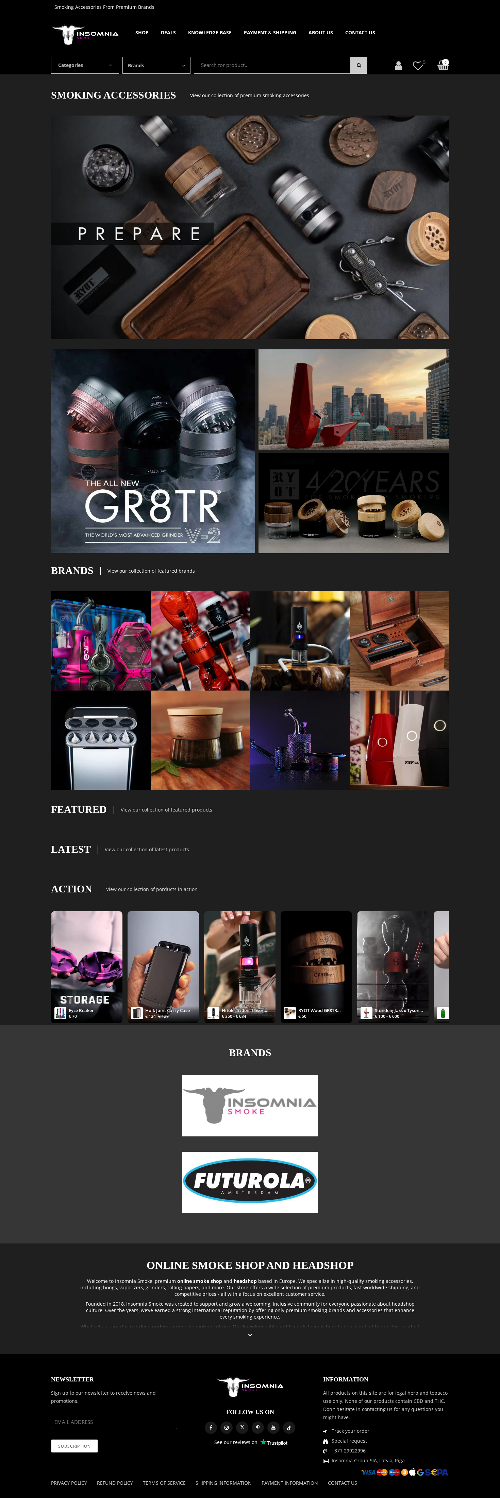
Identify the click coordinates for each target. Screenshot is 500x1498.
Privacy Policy (69, 1483)
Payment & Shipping (270, 32)
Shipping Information (224, 1483)
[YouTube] (273, 1428)
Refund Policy (115, 1483)
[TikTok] (289, 1428)
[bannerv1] (153, 451)
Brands (136, 65)
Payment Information (290, 1483)
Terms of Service (164, 1483)
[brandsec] (250, 1105)
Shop (142, 32)
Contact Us (360, 32)
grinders (155, 1287)
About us (321, 32)
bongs (110, 1287)
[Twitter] (242, 1428)
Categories (70, 65)
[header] (418, 65)
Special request (349, 1441)
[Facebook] (211, 1428)
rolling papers (183, 1287)
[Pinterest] (258, 1428)
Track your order (350, 1431)
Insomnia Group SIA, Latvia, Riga (368, 1460)
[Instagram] (226, 1428)
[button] (250, 1335)
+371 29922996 (349, 1450)
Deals (168, 32)
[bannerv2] (101, 641)
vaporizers (131, 1287)
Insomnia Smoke (133, 1281)
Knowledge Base (210, 32)
